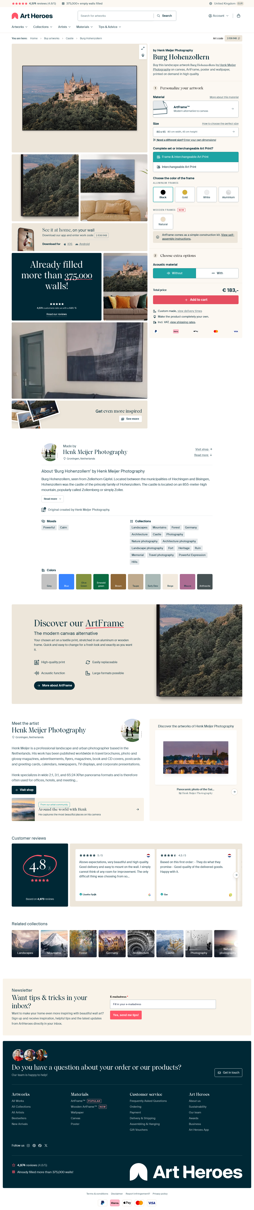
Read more (201, 455)
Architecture (140, 534)
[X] (46, 1146)
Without (177, 273)
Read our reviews (56, 314)
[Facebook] (40, 1146)
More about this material (224, 97)
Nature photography (144, 541)
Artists (62, 27)
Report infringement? (138, 1193)
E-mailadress (119, 996)
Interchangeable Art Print (179, 167)
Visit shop (202, 449)
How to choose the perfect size (220, 123)
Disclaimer (117, 1193)
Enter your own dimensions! (186, 140)
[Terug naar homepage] (32, 16)
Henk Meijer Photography (175, 50)
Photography (174, 534)
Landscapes (139, 528)
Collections (41, 27)
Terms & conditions (97, 1193)
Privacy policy (160, 1193)
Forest (176, 528)
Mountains (159, 528)
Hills (134, 562)
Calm (63, 528)
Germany (191, 528)
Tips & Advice (108, 27)
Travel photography (161, 555)
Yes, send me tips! (126, 1015)
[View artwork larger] (143, 48)
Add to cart (198, 299)
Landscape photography (147, 548)
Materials (82, 27)
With (220, 273)
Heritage (184, 548)
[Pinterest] (34, 1146)
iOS (69, 244)
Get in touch (231, 1073)
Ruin (198, 548)
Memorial (138, 555)
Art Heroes (199, 1094)
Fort (170, 548)
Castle (157, 534)
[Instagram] (28, 1146)
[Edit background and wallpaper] (143, 55)
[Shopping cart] (238, 16)
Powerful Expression (192, 555)
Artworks (18, 27)
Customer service (146, 1094)
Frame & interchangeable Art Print (185, 157)
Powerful (49, 528)
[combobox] (116, 16)
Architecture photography (179, 541)
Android (84, 244)
